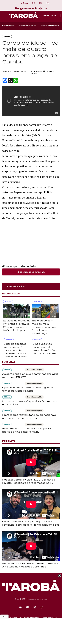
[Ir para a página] (33, 3)
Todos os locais (49, 15)
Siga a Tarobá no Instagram (31, 272)
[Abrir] (40, 3)
